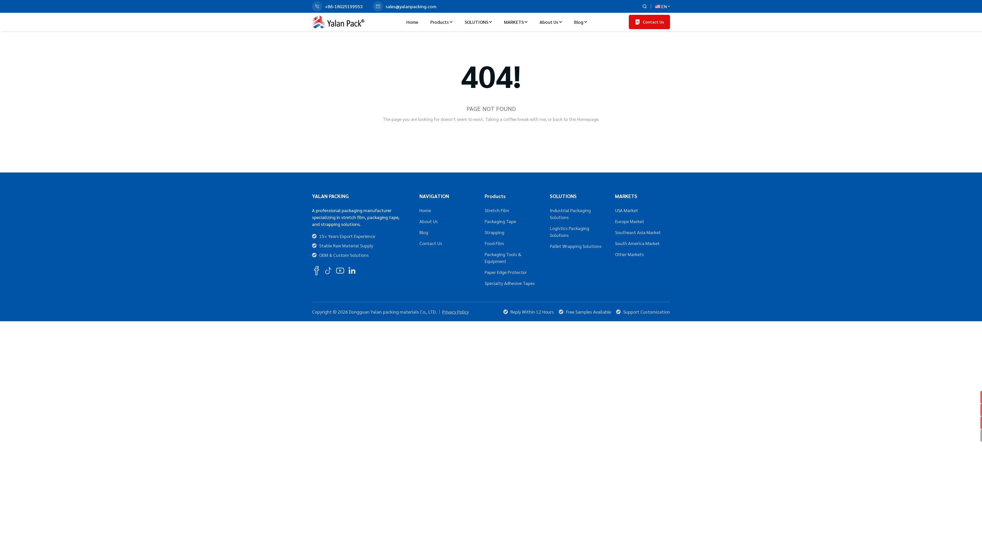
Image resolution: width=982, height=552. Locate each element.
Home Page (470, 135)
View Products (514, 135)
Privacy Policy (455, 312)
